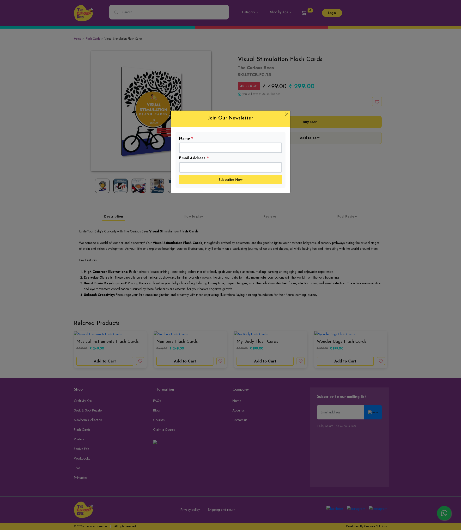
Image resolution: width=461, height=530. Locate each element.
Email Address (194, 158)
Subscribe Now (231, 179)
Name (186, 138)
